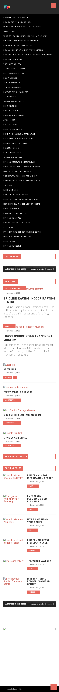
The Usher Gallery (12, 64)
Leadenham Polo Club (13, 73)
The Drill (7, 185)
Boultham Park (10, 78)
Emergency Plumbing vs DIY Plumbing (21, 41)
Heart (31, 486)
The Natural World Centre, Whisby (20, 176)
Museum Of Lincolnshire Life (17, 237)
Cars (7, 326)
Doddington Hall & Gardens (16, 223)
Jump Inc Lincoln (11, 83)
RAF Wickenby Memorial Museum (18, 139)
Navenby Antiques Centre (15, 92)
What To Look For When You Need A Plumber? (25, 36)
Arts (30, 568)
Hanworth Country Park (15, 213)
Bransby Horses (11, 148)
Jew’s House (9, 120)
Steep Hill (8, 227)
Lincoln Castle (10, 241)
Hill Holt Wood (10, 111)
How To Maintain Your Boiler (17, 45)
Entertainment (12, 288)
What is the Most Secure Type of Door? (22, 27)
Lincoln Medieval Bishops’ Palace (19, 162)
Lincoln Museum (11, 209)
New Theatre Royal (12, 153)
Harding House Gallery (14, 115)
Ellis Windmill (10, 106)
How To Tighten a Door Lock (17, 22)
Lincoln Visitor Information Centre (20, 199)
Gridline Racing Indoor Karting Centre (22, 181)
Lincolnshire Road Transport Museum (21, 167)
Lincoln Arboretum (12, 129)
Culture (8, 377)
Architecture (10, 400)
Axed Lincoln (9, 97)
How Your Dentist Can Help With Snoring (23, 50)
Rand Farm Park (10, 190)
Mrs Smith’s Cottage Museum (17, 171)
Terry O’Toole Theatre (14, 69)
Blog (31, 509)
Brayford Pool (10, 125)
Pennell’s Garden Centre (15, 143)
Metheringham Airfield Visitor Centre (21, 204)
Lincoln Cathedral (12, 246)
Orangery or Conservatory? (16, 18)
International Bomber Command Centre (22, 232)
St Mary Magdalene (12, 87)
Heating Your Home (12, 59)
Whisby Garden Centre (14, 101)
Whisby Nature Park (12, 157)
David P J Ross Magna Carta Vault (19, 134)
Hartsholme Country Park (16, 195)
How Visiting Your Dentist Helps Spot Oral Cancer (27, 55)
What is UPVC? (9, 32)
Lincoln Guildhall (12, 218)
